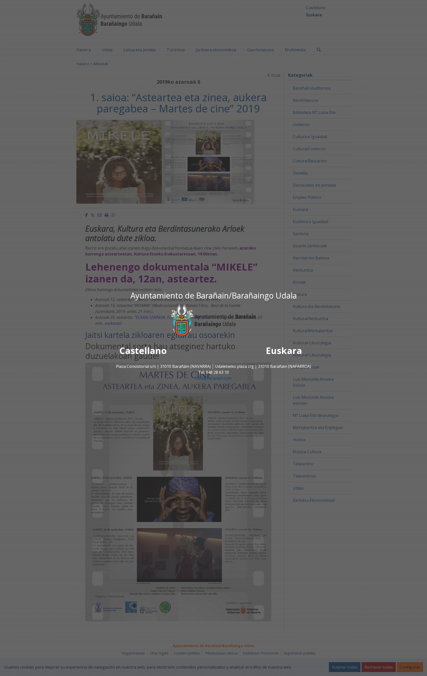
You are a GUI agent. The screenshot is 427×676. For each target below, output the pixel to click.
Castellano (143, 351)
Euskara (284, 351)
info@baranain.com (213, 378)
